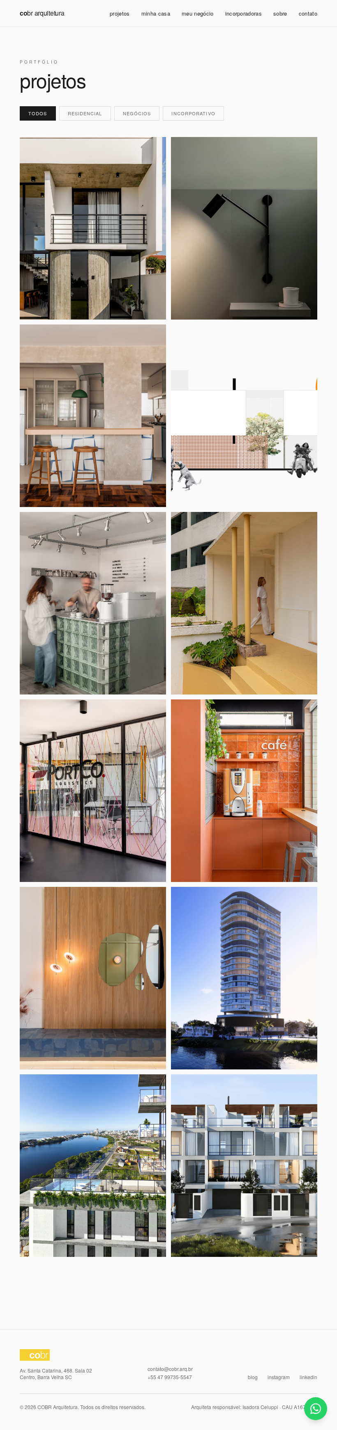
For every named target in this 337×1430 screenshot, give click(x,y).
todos (37, 113)
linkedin (308, 1377)
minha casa (155, 13)
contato (308, 13)
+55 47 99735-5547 (170, 1377)
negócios (137, 113)
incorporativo (193, 113)
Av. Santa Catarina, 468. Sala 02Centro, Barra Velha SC (56, 1373)
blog (253, 1377)
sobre (280, 13)
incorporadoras (243, 13)
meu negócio (198, 13)
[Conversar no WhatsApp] (315, 1408)
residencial (85, 113)
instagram (279, 1377)
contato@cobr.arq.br (170, 1369)
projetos (120, 13)
